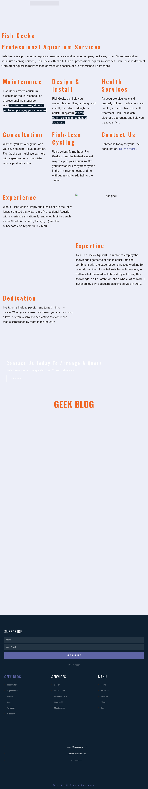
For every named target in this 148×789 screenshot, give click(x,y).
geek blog (12, 676)
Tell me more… (128, 149)
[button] (44, 3)
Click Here (16, 378)
